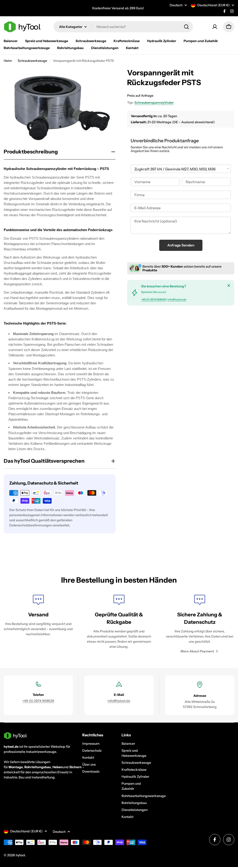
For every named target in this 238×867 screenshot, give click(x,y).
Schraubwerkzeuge (32, 61)
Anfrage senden (180, 245)
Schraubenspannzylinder (154, 102)
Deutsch (176, 5)
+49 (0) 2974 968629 (153, 299)
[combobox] (123, 26)
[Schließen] (228, 285)
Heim (8, 61)
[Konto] (215, 27)
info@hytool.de (177, 299)
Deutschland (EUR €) (213, 5)
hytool (20, 855)
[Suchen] (186, 27)
